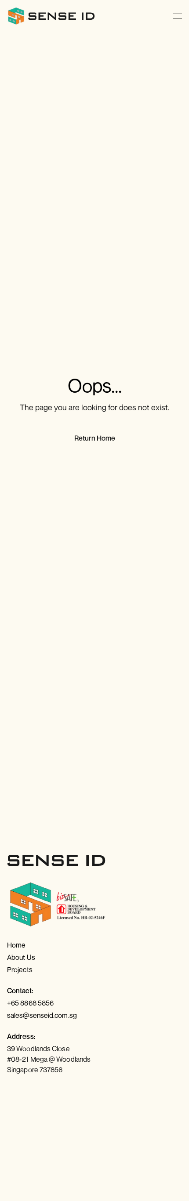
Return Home (94, 438)
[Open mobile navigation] (177, 16)
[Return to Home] (51, 16)
